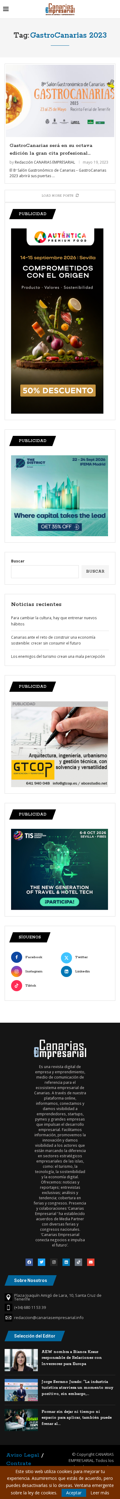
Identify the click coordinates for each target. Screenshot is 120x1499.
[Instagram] (54, 1262)
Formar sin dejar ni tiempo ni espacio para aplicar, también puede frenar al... (77, 1417)
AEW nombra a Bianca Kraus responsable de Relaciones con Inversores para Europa (72, 1358)
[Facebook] (29, 1262)
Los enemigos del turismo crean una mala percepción (58, 656)
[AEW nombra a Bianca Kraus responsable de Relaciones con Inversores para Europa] (21, 1360)
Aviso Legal (22, 1455)
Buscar (18, 561)
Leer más (99, 1493)
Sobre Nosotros (30, 1280)
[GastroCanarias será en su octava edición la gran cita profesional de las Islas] (60, 101)
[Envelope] (90, 1262)
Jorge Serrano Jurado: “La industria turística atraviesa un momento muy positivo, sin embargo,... (78, 1388)
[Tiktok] (78, 1262)
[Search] (114, 9)
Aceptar (74, 1493)
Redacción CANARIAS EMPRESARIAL (45, 162)
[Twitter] (41, 1262)
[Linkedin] (66, 1262)
